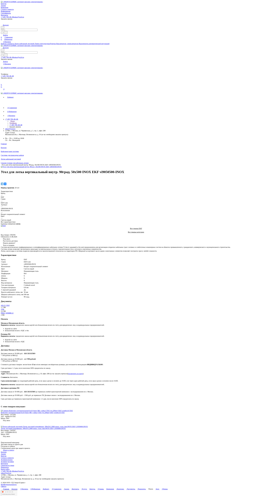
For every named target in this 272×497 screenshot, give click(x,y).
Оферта (3, 486)
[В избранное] (2, 177)
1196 (2, 309)
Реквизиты (5, 467)
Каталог (4, 452)
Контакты (4, 463)
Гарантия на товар (7, 465)
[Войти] (2, 83)
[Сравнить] (2, 179)
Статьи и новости (7, 458)
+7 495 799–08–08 (7, 17)
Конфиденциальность (9, 484)
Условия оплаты (7, 460)
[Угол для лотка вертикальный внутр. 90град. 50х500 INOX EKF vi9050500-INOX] (31, 167)
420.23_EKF (5, 305)
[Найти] (6, 32)
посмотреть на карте (75, 374)
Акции (3, 454)
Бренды (3, 456)
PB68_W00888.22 (7, 313)
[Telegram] (2, 184)
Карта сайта (5, 469)
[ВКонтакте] (5, 184)
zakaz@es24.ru (19, 17)
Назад (12, 121)
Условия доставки (7, 462)
